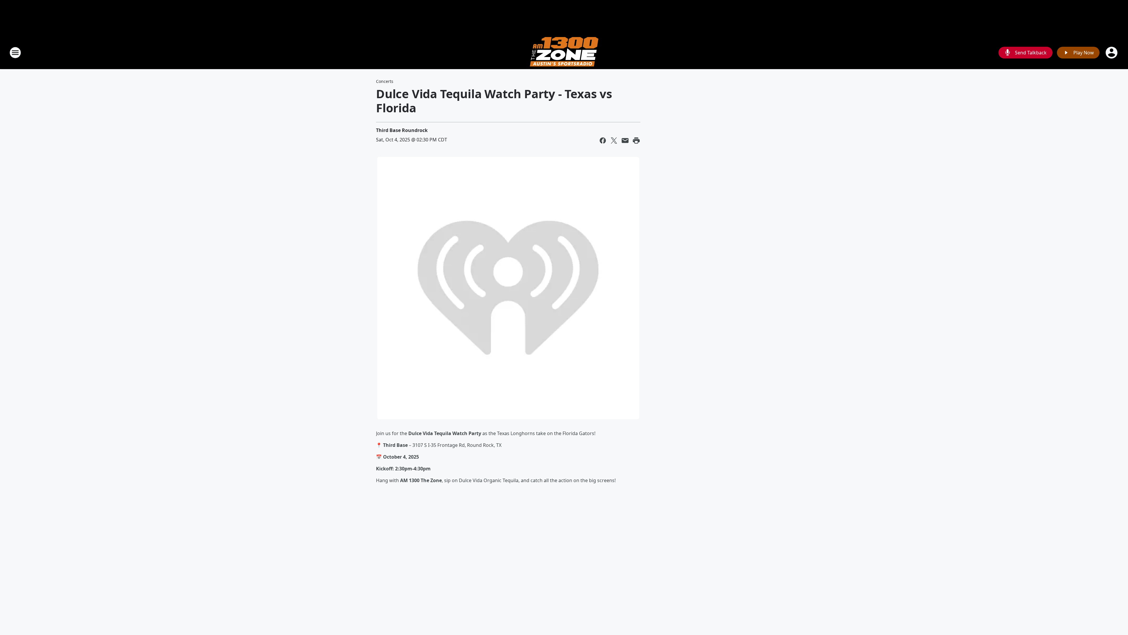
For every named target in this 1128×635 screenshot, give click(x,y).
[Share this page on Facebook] (603, 140)
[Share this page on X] (614, 140)
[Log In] (1112, 53)
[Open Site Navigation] (15, 53)
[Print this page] (636, 140)
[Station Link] (564, 52)
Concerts (384, 81)
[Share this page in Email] (625, 140)
